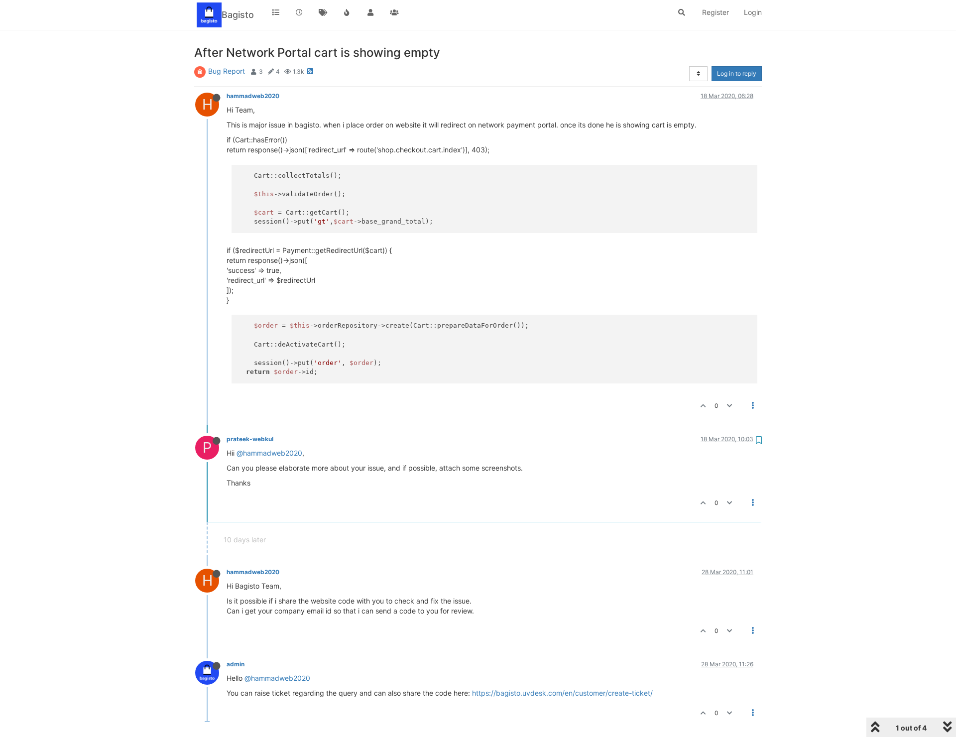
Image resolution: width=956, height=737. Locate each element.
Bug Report (226, 71)
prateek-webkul (250, 439)
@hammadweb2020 (269, 453)
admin (235, 664)
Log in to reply (736, 73)
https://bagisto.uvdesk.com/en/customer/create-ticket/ (562, 693)
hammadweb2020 (253, 96)
